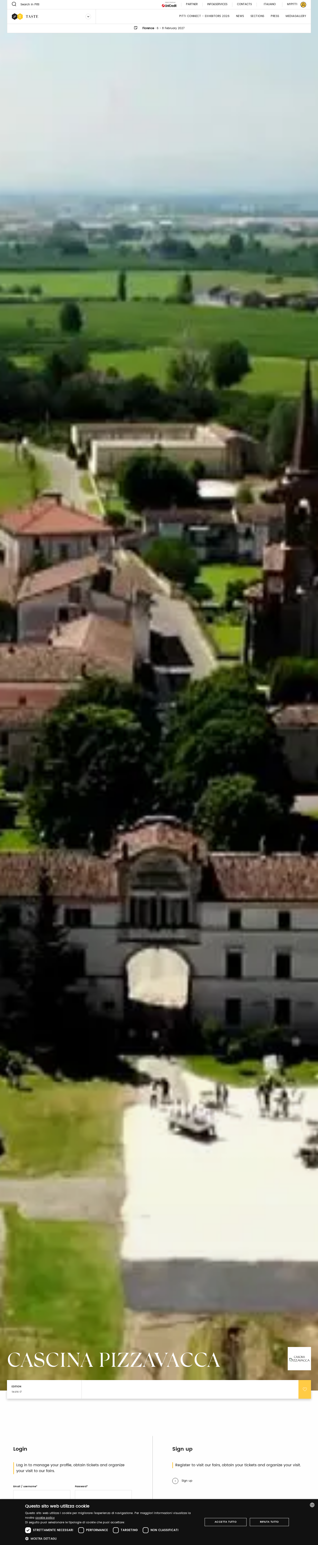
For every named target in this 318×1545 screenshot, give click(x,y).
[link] (294, 5)
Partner (192, 5)
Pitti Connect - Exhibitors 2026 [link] (204, 16)
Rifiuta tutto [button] (269, 1522)
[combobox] (312, 1505)
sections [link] (257, 16)
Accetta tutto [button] (226, 1522)
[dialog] (159, 1522)
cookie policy (45, 1518)
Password (81, 1486)
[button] (111, 1539)
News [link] (240, 16)
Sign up (187, 1481)
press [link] (275, 16)
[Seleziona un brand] (88, 16)
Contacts (244, 5)
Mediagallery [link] (296, 16)
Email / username (24, 1486)
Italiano (270, 4)
